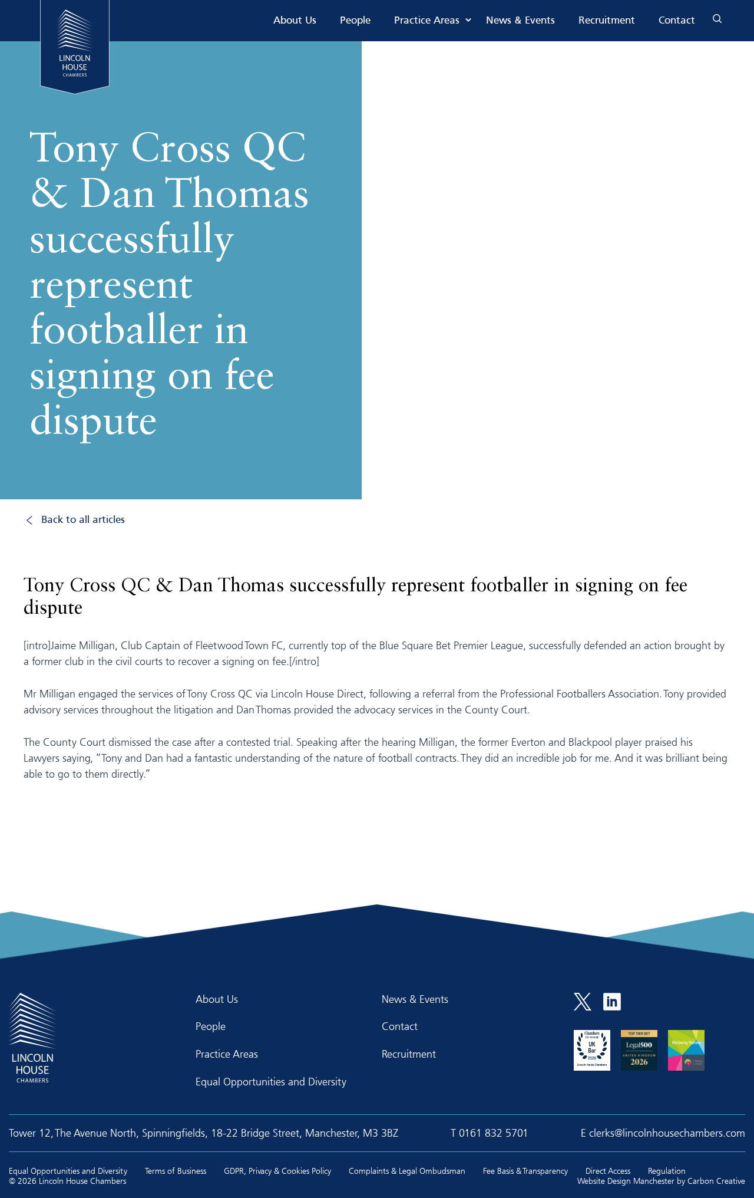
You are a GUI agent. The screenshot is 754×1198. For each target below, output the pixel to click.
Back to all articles (83, 520)
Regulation (667, 1171)
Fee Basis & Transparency (525, 1171)
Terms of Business (175, 1171)
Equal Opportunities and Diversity (271, 1081)
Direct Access (608, 1171)
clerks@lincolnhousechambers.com (667, 1132)
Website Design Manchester (625, 1181)
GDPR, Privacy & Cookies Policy (277, 1171)
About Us (294, 21)
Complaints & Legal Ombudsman (407, 1171)
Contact (677, 21)
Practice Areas (426, 21)
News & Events (520, 21)
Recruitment (606, 21)
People (355, 21)
